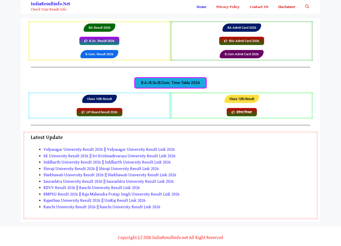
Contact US (259, 7)
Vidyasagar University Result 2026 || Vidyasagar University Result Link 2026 (109, 149)
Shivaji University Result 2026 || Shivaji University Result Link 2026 (101, 168)
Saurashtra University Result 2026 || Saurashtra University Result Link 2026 (108, 181)
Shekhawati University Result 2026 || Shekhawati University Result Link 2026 (109, 175)
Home (201, 7)
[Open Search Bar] (307, 6)
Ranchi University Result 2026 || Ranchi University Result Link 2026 (101, 207)
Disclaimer (286, 7)
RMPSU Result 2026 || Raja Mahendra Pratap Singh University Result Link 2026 (111, 194)
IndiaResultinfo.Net (50, 3)
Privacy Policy (228, 7)
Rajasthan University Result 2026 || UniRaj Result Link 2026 (94, 200)
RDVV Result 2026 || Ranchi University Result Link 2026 (91, 187)
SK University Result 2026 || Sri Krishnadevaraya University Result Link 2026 (109, 156)
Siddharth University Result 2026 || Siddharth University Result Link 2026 (107, 162)
